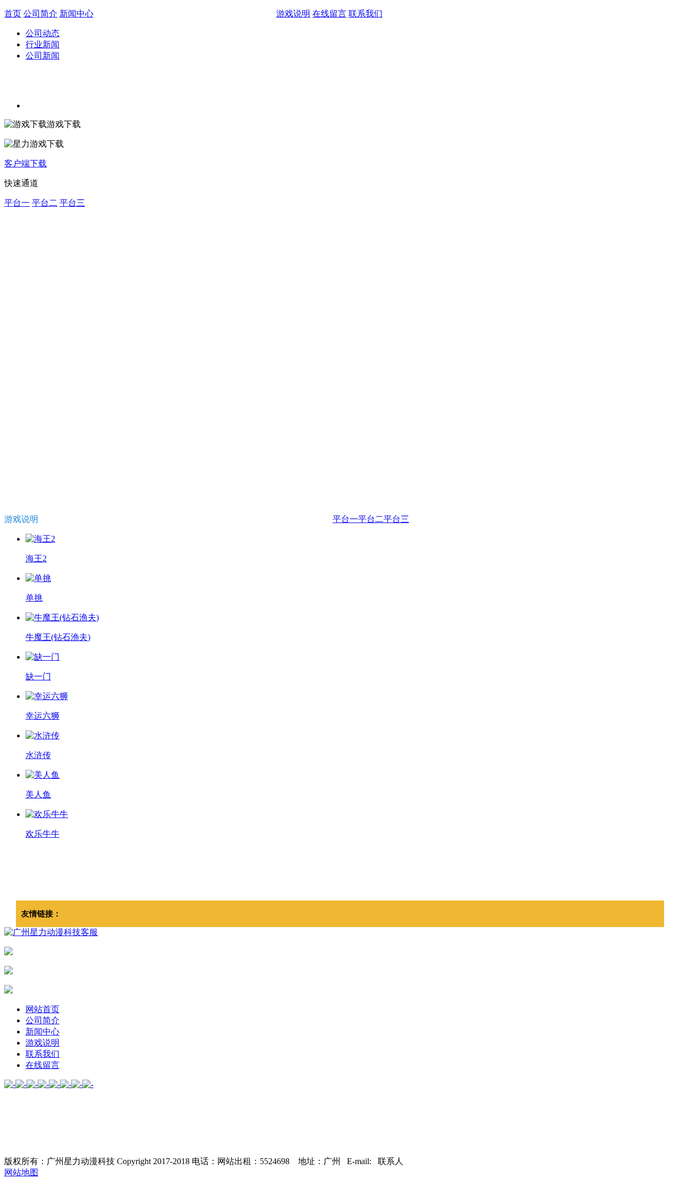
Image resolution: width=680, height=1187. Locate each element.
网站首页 (43, 1009)
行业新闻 (43, 44)
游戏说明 (293, 13)
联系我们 (365, 13)
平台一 (17, 202)
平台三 (72, 202)
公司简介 (40, 13)
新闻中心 (77, 13)
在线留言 (329, 13)
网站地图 (21, 1172)
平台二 (44, 202)
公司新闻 (43, 55)
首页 (12, 13)
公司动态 (43, 33)
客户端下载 (25, 163)
